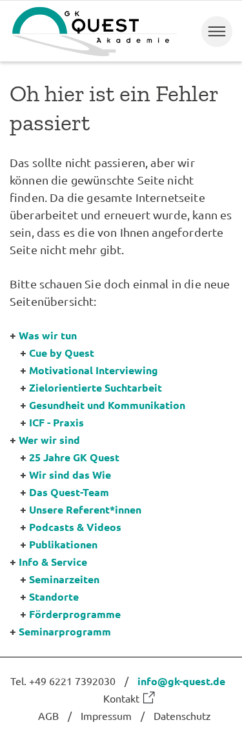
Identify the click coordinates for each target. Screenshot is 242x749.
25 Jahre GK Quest (74, 457)
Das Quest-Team (69, 492)
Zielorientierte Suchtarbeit (95, 387)
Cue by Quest (61, 352)
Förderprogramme (75, 614)
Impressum (106, 715)
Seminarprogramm (65, 631)
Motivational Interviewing (93, 370)
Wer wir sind (49, 439)
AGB (48, 715)
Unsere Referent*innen (85, 509)
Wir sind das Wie (70, 474)
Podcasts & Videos (75, 527)
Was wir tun (48, 335)
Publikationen (63, 544)
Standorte (54, 596)
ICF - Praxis (56, 422)
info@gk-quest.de (181, 681)
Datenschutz (182, 715)
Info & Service (53, 561)
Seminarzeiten (64, 579)
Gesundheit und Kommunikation (107, 405)
